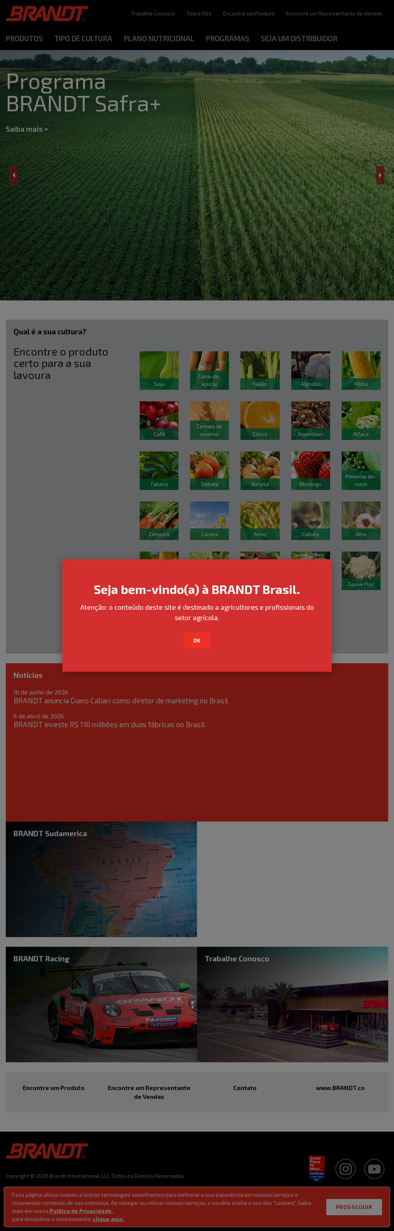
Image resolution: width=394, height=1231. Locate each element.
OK (197, 640)
